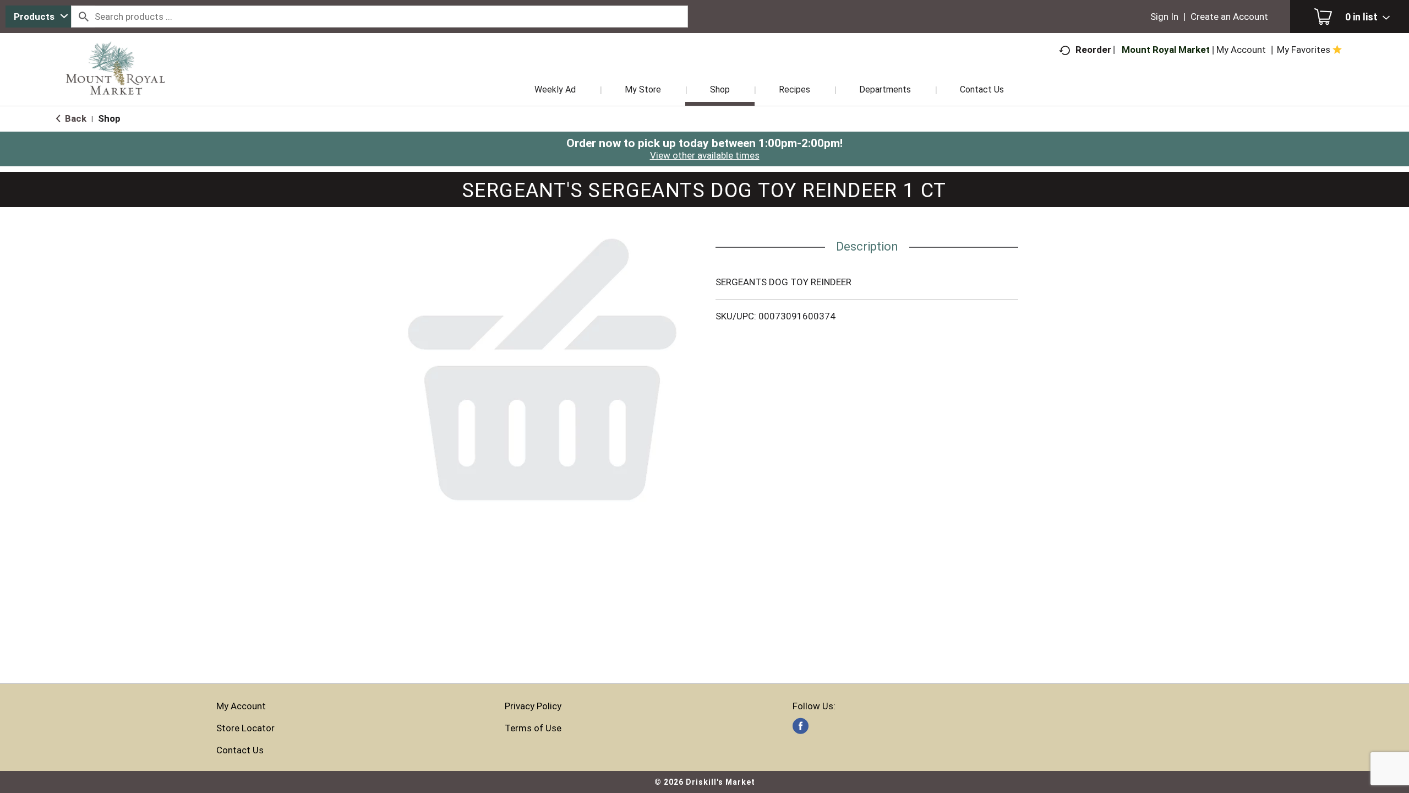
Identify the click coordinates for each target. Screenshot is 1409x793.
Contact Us (240, 750)
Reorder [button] (1093, 49)
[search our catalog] (83, 17)
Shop (109, 118)
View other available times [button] (705, 155)
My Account (241, 705)
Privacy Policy (533, 705)
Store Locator (245, 728)
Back (74, 118)
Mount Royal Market (1166, 49)
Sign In (1164, 16)
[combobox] (38, 17)
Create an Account (1229, 16)
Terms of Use (533, 728)
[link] (801, 726)
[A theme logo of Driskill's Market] (115, 82)
